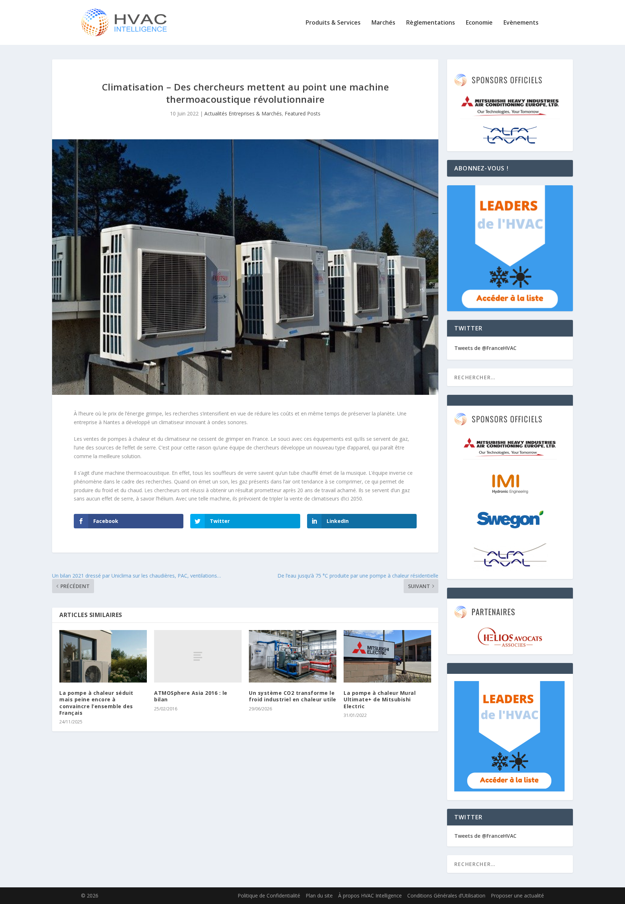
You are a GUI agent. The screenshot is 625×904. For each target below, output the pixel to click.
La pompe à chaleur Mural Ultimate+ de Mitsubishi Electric (380, 699)
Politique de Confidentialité (269, 895)
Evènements (521, 23)
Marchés (383, 23)
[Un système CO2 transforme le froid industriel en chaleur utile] (292, 656)
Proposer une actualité (517, 895)
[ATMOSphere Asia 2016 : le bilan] (198, 656)
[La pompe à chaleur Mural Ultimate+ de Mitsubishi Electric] (387, 656)
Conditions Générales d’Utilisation (446, 895)
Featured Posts (302, 113)
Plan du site (319, 895)
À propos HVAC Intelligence (370, 895)
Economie (479, 23)
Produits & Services (333, 23)
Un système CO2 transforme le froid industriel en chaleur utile (292, 696)
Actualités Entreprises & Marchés (243, 113)
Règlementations (430, 23)
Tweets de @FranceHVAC (485, 348)
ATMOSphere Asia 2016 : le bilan (191, 696)
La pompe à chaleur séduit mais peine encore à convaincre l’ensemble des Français (96, 702)
